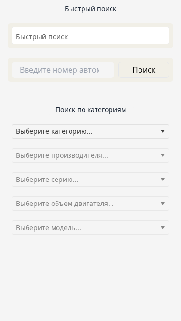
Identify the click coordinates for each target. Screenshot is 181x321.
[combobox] (90, 36)
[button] (162, 131)
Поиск (143, 69)
